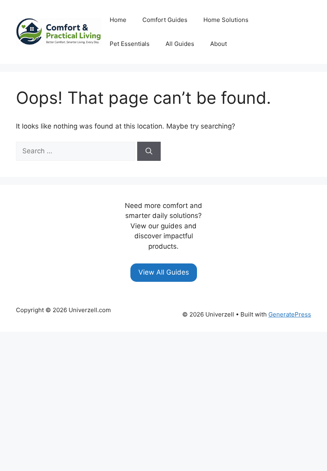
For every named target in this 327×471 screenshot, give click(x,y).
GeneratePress (289, 314)
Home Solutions (225, 20)
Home (118, 20)
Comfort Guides (164, 20)
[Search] (149, 151)
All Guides (179, 43)
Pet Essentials (130, 43)
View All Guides (163, 272)
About (218, 43)
